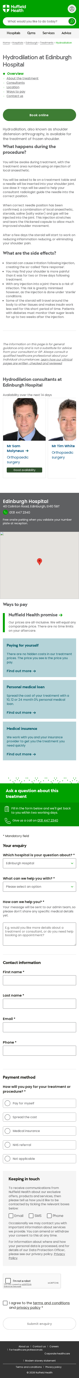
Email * (9, 1018)
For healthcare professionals (26, 1349)
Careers (54, 1346)
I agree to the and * (39, 1305)
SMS (38, 1215)
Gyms (31, 33)
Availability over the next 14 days (27, 395)
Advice (66, 33)
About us (24, 1346)
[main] (39, 689)
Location (13, 87)
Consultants (16, 83)
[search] (39, 21)
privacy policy (28, 1307)
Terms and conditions (29, 1367)
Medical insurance (26, 1131)
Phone (58, 1215)
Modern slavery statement (40, 1360)
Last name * (13, 995)
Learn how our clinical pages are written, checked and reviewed (37, 361)
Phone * (9, 1042)
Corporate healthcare (57, 1353)
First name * (13, 972)
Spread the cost (25, 1117)
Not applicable (24, 1159)
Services (49, 33)
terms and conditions (51, 1303)
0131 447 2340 (47, 820)
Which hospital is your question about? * (39, 855)
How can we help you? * (23, 901)
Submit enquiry (39, 1324)
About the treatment (23, 78)
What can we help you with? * (29, 878)
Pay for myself (23, 1103)
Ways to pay (16, 91)
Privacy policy (53, 1367)
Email (18, 1215)
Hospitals (13, 33)
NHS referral (22, 1145)
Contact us (15, 96)
